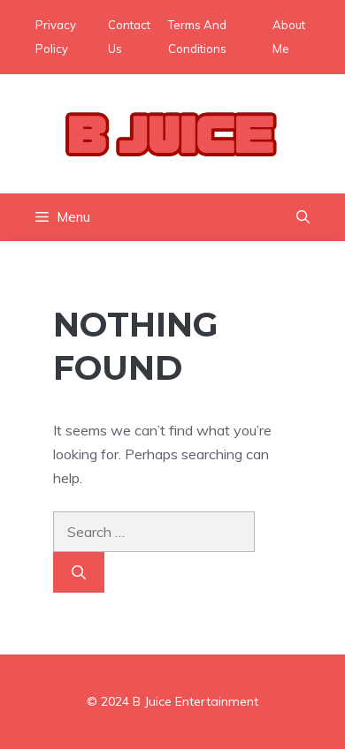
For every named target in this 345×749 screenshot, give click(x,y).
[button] (303, 217)
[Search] (78, 572)
